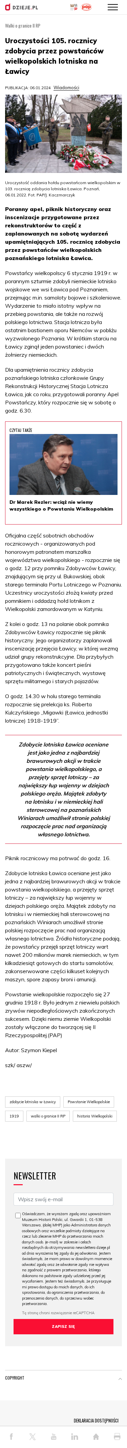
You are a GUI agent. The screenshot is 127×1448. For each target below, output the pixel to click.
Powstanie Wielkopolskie (89, 1101)
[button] (120, 1379)
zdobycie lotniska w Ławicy (32, 1101)
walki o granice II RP (48, 1116)
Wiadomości (66, 87)
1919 (14, 1116)
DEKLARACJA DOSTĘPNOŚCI (96, 1420)
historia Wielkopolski (94, 1116)
